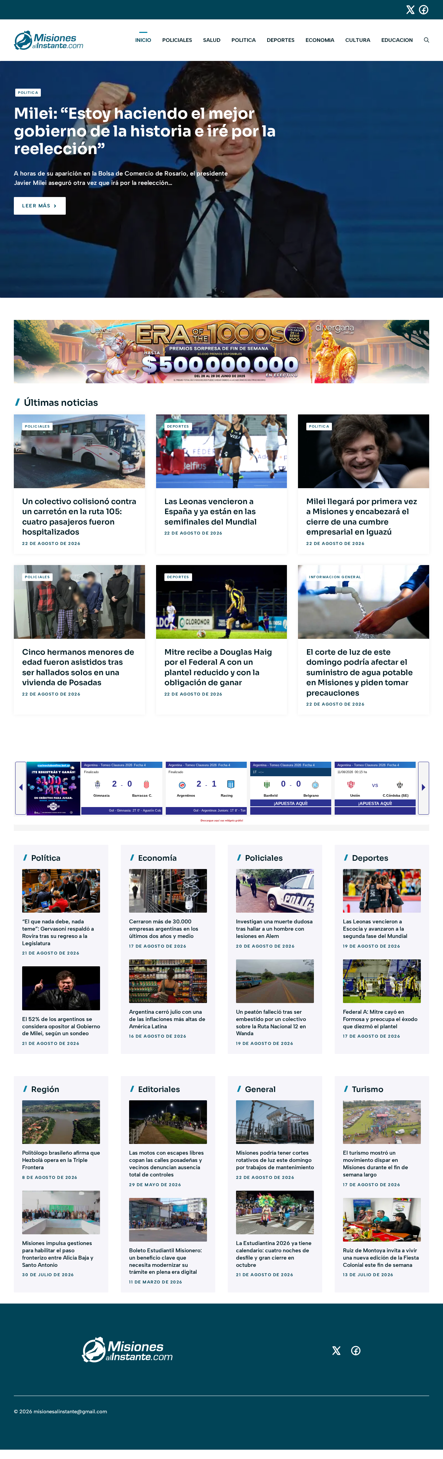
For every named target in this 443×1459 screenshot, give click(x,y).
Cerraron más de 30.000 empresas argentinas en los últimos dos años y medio (163, 928)
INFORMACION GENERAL (335, 577)
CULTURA (357, 40)
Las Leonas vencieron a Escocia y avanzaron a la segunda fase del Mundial (375, 928)
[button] (423, 40)
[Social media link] (407, 9)
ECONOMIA (320, 40)
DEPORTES (281, 40)
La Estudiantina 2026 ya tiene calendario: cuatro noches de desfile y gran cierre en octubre (273, 1254)
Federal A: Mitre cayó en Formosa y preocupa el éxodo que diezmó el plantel (380, 1019)
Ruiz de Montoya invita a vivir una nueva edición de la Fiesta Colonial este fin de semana (381, 1257)
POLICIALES (177, 40)
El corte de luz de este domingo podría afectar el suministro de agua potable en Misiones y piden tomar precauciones (359, 672)
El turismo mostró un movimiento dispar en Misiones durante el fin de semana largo (375, 1163)
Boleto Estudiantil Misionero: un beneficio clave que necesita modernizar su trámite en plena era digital (165, 1261)
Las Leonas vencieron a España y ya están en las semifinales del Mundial (210, 512)
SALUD (211, 40)
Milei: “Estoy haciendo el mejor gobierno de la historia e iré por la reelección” (145, 131)
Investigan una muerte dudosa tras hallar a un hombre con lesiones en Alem (274, 928)
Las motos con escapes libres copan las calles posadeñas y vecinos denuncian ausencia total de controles (166, 1163)
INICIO (143, 40)
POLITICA (244, 40)
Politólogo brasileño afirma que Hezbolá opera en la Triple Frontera (61, 1160)
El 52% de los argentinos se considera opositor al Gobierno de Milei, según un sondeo (61, 1026)
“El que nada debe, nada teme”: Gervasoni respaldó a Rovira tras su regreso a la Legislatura (58, 932)
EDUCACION (397, 40)
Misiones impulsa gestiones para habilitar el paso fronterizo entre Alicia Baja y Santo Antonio (57, 1254)
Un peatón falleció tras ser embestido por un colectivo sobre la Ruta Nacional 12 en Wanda (271, 1023)
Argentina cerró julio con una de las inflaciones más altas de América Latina (167, 1019)
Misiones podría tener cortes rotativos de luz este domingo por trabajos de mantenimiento (275, 1160)
